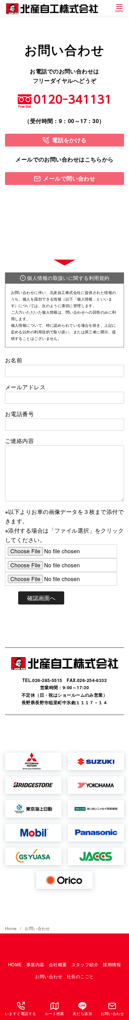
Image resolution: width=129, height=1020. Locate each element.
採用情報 (112, 964)
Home (11, 928)
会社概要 (58, 964)
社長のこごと (80, 976)
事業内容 (35, 964)
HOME (15, 964)
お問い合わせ (37, 928)
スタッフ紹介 (85, 964)
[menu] (119, 7)
